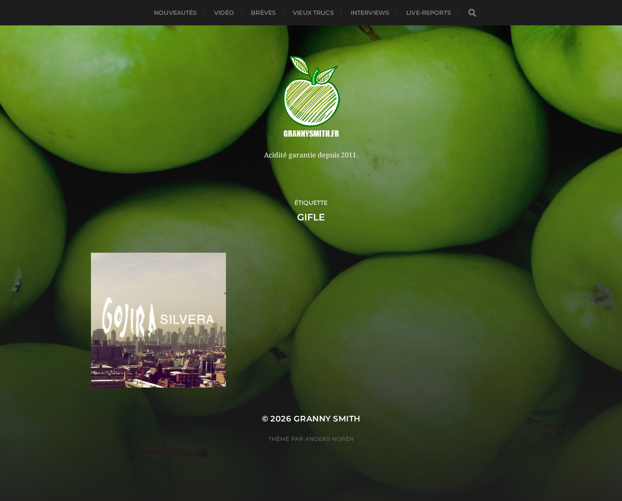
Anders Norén (329, 438)
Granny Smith (327, 419)
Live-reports (428, 13)
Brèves (263, 13)
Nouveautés (175, 13)
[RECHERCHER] (472, 13)
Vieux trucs (313, 13)
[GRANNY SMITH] (311, 97)
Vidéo (224, 13)
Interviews (370, 13)
